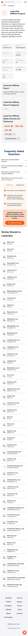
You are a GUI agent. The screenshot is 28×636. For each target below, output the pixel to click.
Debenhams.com (12, 319)
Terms (20, 609)
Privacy (19, 605)
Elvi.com (10, 417)
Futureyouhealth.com (14, 452)
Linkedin (8, 609)
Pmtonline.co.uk (12, 521)
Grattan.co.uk (11, 459)
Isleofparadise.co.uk (13, 479)
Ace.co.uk (10, 375)
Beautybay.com (12, 333)
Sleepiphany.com (12, 549)
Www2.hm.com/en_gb (14, 584)
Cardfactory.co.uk (13, 403)
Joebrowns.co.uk (12, 486)
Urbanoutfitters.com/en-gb (16, 577)
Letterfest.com (7, 47)
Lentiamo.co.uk (12, 493)
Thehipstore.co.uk (13, 570)
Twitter (8, 601)
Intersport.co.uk (12, 473)
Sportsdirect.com (13, 263)
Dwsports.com (12, 410)
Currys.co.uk (11, 298)
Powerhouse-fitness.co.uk (15, 528)
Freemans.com (12, 445)
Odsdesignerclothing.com (15, 507)
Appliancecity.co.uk (13, 389)
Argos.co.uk (11, 396)
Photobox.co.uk (12, 354)
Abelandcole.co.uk (13, 368)
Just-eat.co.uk (12, 270)
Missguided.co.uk (13, 326)
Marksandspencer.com (14, 291)
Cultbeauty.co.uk (12, 347)
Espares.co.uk (11, 431)
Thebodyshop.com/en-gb (15, 563)
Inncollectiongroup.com (15, 466)
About (8, 613)
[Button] (5, 2)
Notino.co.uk (11, 500)
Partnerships (8, 617)
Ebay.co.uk (10, 242)
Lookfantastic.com (13, 340)
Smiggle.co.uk (11, 556)
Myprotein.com (12, 312)
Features (20, 613)
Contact (19, 598)
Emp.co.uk (10, 424)
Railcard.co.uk (11, 535)
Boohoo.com (11, 284)
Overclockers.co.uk (13, 514)
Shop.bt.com (11, 542)
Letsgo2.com (11, 361)
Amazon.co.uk (11, 382)
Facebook (8, 598)
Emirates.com (11, 256)
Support (19, 601)
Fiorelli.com (11, 438)
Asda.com (10, 305)
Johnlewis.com (12, 277)
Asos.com (10, 249)
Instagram (8, 605)
